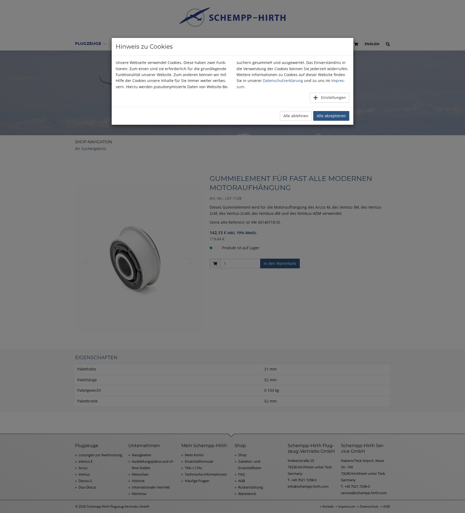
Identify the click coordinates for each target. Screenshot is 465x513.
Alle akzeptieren (331, 115)
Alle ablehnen (295, 115)
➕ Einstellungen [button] (329, 97)
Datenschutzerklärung (283, 80)
